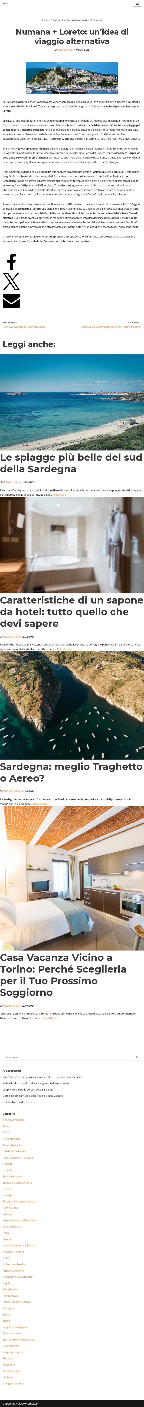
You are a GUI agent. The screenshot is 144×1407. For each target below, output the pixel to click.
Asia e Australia (12, 1145)
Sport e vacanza (12, 1333)
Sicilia (6, 1314)
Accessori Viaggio (14, 1119)
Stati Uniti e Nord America (18, 1339)
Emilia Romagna (12, 1176)
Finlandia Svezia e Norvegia (19, 1201)
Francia (7, 1214)
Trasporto (9, 1364)
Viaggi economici (13, 1383)
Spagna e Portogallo (15, 1327)
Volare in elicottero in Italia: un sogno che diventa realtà (36, 1083)
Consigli (7, 1163)
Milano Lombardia (14, 1264)
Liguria (7, 1239)
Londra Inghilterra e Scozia (19, 1245)
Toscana (8, 1358)
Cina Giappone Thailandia (18, 1157)
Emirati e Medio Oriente (17, 1182)
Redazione (65, 49)
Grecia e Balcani (12, 1226)
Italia (6, 1232)
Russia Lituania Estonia (16, 1301)
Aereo (6, 1126)
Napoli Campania (13, 1270)
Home (45, 19)
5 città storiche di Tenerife (18, 1102)
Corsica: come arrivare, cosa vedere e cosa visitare (33, 1095)
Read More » (60, 494)
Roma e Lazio (11, 1295)
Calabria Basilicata (14, 1151)
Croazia (7, 1170)
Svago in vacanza (13, 1352)
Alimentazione (11, 1138)
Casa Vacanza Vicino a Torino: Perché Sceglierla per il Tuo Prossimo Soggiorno (63, 975)
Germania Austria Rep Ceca (19, 1220)
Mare (6, 1257)
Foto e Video (10, 1207)
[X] (11, 289)
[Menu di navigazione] (137, 4)
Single (6, 1320)
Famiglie (8, 1195)
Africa (6, 1132)
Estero (7, 1188)
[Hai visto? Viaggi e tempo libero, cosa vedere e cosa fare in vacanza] (6, 3)
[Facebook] (11, 270)
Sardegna (8, 1308)
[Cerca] (137, 1057)
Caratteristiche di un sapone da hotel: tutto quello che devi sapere (71, 611)
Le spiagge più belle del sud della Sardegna (71, 463)
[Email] (11, 308)
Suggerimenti (11, 1345)
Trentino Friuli (11, 1370)
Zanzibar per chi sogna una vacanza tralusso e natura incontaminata (43, 1077)
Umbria (7, 1377)
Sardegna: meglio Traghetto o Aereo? (71, 772)
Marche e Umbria (13, 1251)
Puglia (6, 1283)
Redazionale (10, 1289)
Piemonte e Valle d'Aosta (17, 1276)
